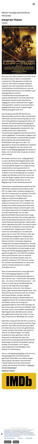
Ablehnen (16, 442)
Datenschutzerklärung (9, 438)
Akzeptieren (8, 442)
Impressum (20, 438)
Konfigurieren (29, 438)
